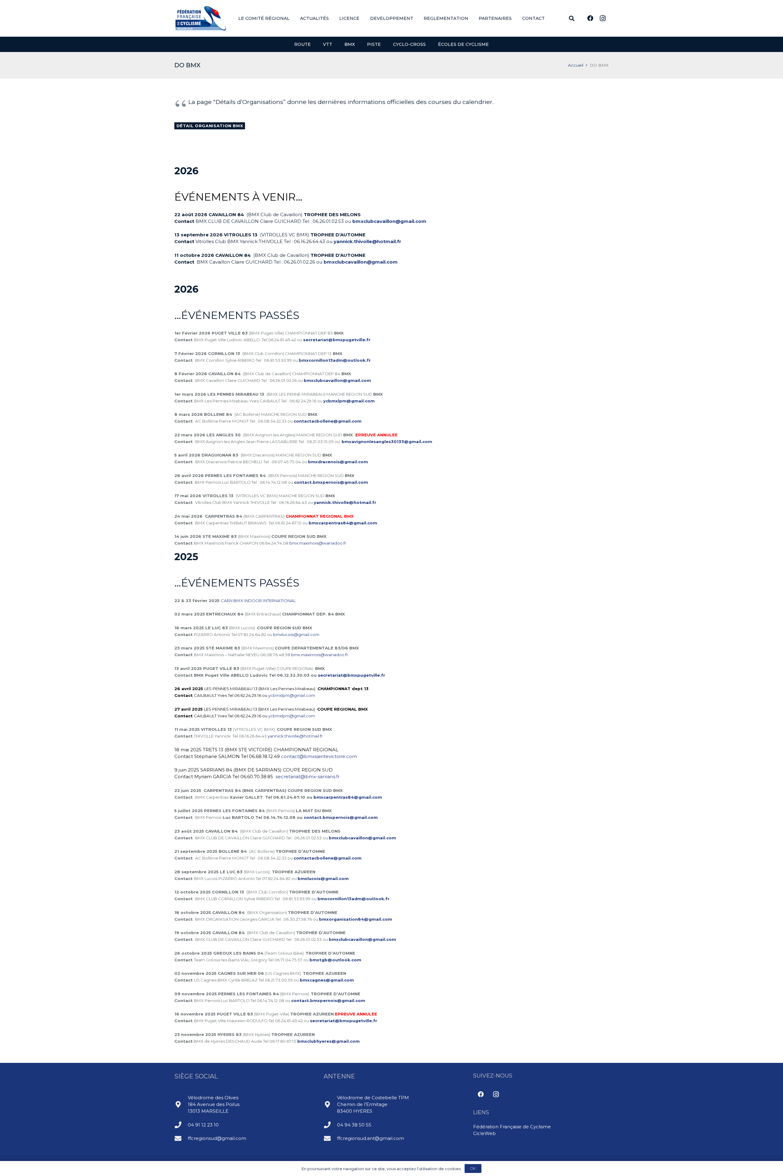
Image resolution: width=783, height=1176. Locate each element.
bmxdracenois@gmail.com (338, 461)
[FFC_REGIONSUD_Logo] (200, 18)
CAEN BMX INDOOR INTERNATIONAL (258, 600)
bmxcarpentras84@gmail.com (343, 522)
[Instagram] (602, 18)
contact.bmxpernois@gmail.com (331, 482)
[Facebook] (590, 18)
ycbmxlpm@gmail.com (291, 695)
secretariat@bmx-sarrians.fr (308, 776)
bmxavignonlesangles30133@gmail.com (387, 441)
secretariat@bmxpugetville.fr (336, 339)
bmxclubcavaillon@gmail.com (389, 221)
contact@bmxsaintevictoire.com (319, 756)
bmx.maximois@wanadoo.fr (317, 543)
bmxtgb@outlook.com (335, 959)
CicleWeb (484, 1133)
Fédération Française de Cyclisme (512, 1127)
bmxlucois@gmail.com (296, 634)
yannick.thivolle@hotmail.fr (367, 241)
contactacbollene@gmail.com (328, 421)
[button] (293, 18)
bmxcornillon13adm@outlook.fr (335, 360)
